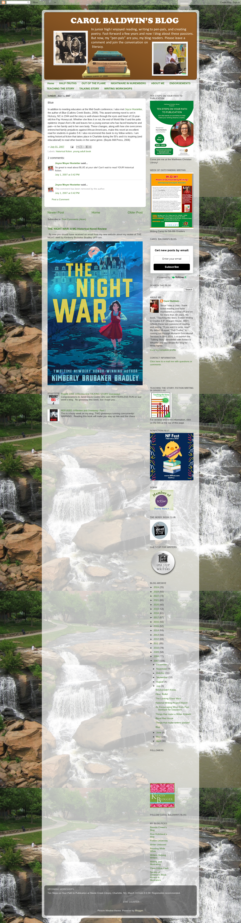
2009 (157, 652)
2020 (157, 604)
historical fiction (64, 151)
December (162, 664)
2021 (157, 600)
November (162, 669)
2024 (157, 587)
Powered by (163, 277)
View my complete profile (163, 350)
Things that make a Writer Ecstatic (173, 714)
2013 (157, 635)
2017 (157, 617)
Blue (158, 727)
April (158, 741)
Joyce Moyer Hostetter (67, 163)
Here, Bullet (162, 694)
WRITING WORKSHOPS (118, 88)
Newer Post (56, 212)
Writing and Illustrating (156, 863)
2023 (157, 591)
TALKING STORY (89, 88)
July (158, 686)
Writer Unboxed (158, 844)
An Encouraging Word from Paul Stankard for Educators (172, 708)
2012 (157, 639)
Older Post (135, 212)
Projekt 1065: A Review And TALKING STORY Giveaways (90, 394)
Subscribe (172, 266)
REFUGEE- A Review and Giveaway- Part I (83, 410)
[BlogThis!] (80, 147)
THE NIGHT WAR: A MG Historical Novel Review (77, 228)
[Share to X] (84, 147)
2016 (157, 622)
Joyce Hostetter (133, 109)
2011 (156, 643)
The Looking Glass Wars (168, 698)
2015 (157, 626)
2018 (157, 613)
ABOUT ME (157, 83)
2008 (157, 656)
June (159, 732)
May (158, 737)
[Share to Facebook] (87, 147)
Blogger (139, 910)
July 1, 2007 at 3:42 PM (67, 174)
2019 (157, 609)
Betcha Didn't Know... (167, 690)
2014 (157, 630)
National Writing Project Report (172, 703)
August (160, 682)
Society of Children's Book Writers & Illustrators (158, 876)
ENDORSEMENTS (180, 83)
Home (50, 83)
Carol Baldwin (171, 301)
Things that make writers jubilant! (173, 722)
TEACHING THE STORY (60, 88)
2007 (157, 661)
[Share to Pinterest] (90, 147)
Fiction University (159, 840)
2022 (157, 596)
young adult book (82, 151)
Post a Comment (60, 199)
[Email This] (77, 147)
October (160, 673)
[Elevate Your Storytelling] (163, 575)
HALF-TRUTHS (68, 83)
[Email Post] (71, 147)
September (162, 677)
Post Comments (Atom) (74, 219)
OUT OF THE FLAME (94, 83)
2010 (157, 648)
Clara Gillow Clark (159, 868)
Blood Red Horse (164, 718)
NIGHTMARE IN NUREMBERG (128, 83)
